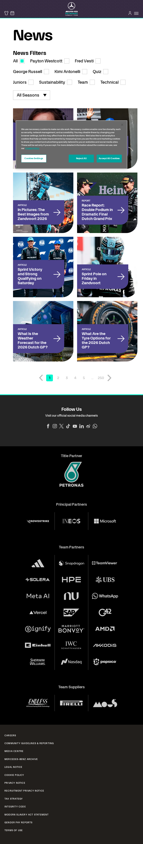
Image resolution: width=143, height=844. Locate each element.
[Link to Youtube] (75, 426)
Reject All (81, 158)
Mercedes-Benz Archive (21, 759)
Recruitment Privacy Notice (24, 791)
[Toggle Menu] (136, 13)
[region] (71, 144)
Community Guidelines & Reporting (29, 743)
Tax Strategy (13, 799)
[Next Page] (109, 378)
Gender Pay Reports (18, 822)
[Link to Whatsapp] (95, 426)
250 (101, 378)
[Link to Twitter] (61, 426)
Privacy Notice (14, 783)
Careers (10, 735)
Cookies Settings (33, 158)
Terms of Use (13, 830)
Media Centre (13, 751)
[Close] (122, 125)
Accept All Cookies (109, 158)
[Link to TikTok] (68, 426)
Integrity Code (15, 807)
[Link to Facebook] (48, 426)
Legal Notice (13, 767)
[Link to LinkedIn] (81, 426)
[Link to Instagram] (55, 426)
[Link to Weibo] (88, 426)
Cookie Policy (14, 775)
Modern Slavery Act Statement (26, 815)
